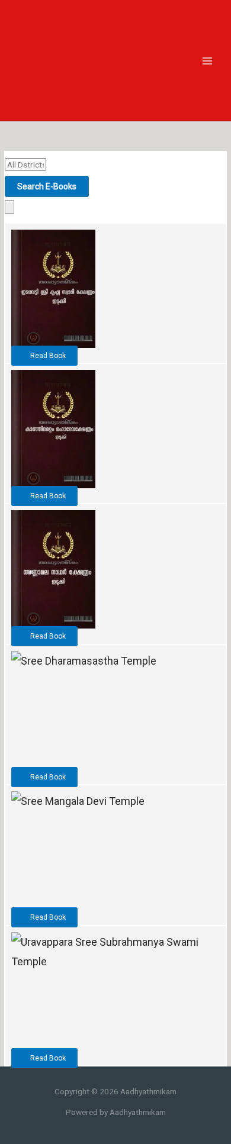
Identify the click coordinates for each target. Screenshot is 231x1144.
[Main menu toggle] (207, 61)
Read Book (47, 356)
